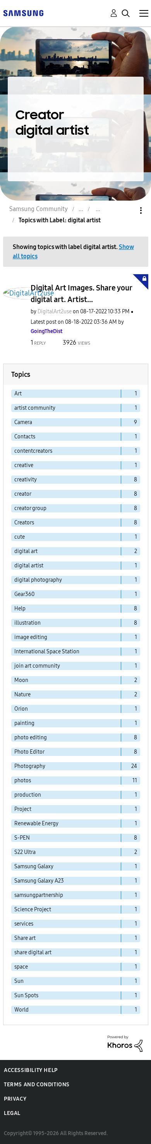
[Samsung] (23, 12)
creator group (30, 508)
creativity (25, 479)
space (21, 967)
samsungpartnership (38, 895)
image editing (30, 637)
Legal (12, 1113)
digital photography (38, 580)
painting (24, 723)
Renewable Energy (36, 823)
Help (20, 608)
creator (22, 494)
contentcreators (33, 451)
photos (22, 780)
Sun (19, 981)
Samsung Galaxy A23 (39, 881)
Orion (21, 709)
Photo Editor (29, 752)
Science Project (32, 909)
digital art (26, 551)
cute (19, 537)
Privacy (15, 1099)
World (21, 1010)
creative (23, 465)
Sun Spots (26, 995)
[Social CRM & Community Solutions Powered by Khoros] (125, 1043)
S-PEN (22, 838)
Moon (21, 680)
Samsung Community (38, 209)
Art (18, 393)
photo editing (30, 737)
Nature (22, 694)
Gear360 (24, 594)
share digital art (32, 952)
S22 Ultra (25, 852)
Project (22, 809)
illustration (27, 623)
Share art (25, 938)
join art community (37, 666)
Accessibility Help (31, 1070)
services (23, 924)
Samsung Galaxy (33, 866)
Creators (24, 522)
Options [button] (128, 210)
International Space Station (46, 651)
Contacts (24, 436)
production (27, 795)
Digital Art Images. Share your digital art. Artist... (81, 293)
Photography (29, 766)
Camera (23, 422)
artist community (34, 408)
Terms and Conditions (37, 1084)
